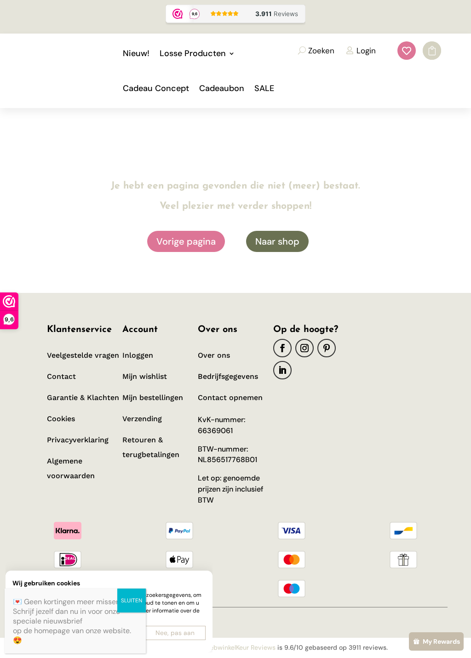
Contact (61, 376)
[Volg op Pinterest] (326, 348)
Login (366, 51)
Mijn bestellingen (152, 397)
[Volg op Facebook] (282, 348)
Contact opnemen (230, 397)
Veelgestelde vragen (83, 355)
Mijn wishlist (144, 376)
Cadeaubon (221, 88)
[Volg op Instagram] (304, 348)
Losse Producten (193, 53)
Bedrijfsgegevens (228, 376)
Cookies (61, 418)
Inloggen (137, 355)
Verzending (142, 418)
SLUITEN (131, 600)
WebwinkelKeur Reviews (240, 647)
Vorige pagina (186, 241)
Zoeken (321, 51)
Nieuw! (136, 53)
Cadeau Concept (156, 88)
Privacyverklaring (78, 439)
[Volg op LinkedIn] (282, 370)
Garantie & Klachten (83, 397)
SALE (264, 88)
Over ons (214, 355)
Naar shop (277, 241)
